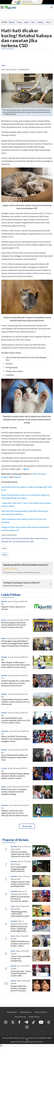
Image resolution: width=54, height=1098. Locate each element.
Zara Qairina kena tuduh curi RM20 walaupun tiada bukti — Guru (15, 757)
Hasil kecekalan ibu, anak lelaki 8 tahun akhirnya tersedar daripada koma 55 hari (15, 683)
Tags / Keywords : (9, 535)
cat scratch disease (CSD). (23, 542)
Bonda (11, 22)
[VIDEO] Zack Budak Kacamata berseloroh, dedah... (20, 898)
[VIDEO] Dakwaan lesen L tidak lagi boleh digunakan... (19, 928)
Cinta (19, 22)
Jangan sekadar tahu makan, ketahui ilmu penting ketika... (20, 883)
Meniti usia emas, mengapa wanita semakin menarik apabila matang (13, 791)
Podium (4, 731)
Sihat (3, 65)
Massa (4, 713)
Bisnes (4, 694)
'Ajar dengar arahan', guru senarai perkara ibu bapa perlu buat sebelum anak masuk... (15, 664)
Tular (4, 768)
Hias (33, 22)
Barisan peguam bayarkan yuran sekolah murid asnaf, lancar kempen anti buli (13, 624)
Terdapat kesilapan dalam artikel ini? (21, 582)
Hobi (13, 906)
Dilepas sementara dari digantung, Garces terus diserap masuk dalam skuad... (15, 813)
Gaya (26, 22)
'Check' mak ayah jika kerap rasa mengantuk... (20, 958)
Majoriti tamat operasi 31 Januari (13, 607)
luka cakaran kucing (9, 538)
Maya (3, 620)
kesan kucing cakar (26, 538)
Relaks (14, 966)
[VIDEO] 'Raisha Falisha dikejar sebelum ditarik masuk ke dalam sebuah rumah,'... (15, 775)
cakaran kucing (41, 538)
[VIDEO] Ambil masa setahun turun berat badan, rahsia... (20, 943)
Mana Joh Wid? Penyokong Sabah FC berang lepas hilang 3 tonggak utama (15, 738)
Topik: (4, 548)
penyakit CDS (6, 542)
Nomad (14, 847)
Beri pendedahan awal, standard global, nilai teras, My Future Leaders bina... (15, 720)
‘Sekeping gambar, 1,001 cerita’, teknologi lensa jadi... (20, 913)
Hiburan (14, 891)
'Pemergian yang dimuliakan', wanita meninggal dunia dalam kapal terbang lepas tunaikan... (15, 643)
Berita (4, 601)
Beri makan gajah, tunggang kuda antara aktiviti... (19, 868)
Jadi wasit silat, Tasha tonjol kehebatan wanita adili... (21, 973)
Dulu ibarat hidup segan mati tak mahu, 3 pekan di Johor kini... (21, 854)
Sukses (40, 22)
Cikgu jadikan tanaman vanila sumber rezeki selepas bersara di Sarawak (15, 701)
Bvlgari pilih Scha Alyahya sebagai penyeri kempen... (19, 988)
